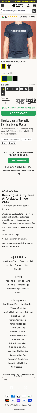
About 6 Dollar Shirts (10, 261)
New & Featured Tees (10, 304)
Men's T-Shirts (10, 280)
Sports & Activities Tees (17, 319)
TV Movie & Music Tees (18, 307)
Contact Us (24, 261)
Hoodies (18, 292)
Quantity (4, 98)
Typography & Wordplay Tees (18, 358)
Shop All (12, 143)
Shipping (18, 265)
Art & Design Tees (26, 311)
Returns (26, 265)
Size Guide (17, 269)
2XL (21, 89)
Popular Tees (26, 139)
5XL (3, 93)
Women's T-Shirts (24, 280)
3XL (26, 89)
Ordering (9, 265)
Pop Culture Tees (26, 304)
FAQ (31, 261)
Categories (18, 300)
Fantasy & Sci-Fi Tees (17, 331)
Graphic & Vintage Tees (18, 355)
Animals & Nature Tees (18, 323)
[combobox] (16, 11)
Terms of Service (19, 409)
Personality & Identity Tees (17, 362)
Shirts (4, 143)
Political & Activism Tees (10, 139)
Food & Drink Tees (18, 339)
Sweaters (25, 288)
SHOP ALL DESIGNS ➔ (18, 160)
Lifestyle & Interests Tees (18, 335)
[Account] (28, 5)
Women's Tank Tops (13, 288)
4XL (30, 89)
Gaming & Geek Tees (18, 315)
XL (17, 89)
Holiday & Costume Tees (17, 343)
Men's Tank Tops (23, 284)
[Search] (34, 11)
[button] (2, 5)
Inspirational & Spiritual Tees (18, 351)
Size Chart (33, 84)
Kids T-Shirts (11, 284)
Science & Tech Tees (18, 327)
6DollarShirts (15, 405)
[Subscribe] (32, 379)
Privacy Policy (27, 405)
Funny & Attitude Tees (10, 311)
